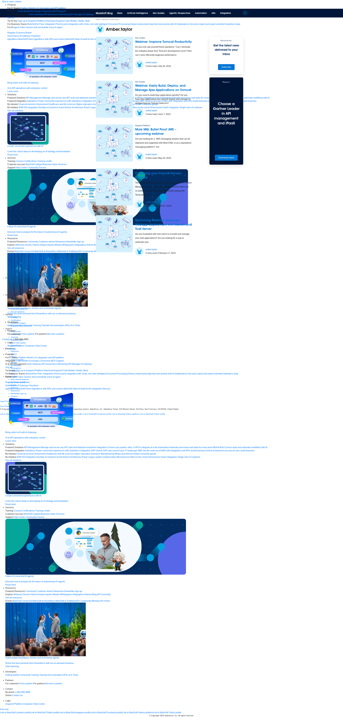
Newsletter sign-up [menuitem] (75, 241)
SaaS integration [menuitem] (169, 457)
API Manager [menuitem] (76, 14)
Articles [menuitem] (90, 245)
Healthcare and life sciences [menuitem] (62, 104)
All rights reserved (185, 715)
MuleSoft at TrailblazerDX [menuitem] (69, 251)
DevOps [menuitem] (42, 107)
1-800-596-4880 (22, 692)
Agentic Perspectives (179, 13)
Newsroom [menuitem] (60, 241)
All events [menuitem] (105, 601)
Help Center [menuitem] (21, 167)
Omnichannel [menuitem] (154, 457)
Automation (201, 13)
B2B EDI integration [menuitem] (28, 107)
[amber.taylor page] (139, 64)
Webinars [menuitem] (19, 245)
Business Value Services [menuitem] (54, 164)
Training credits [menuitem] (44, 161)
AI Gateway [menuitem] (88, 14)
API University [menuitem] (104, 594)
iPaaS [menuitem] (87, 107)
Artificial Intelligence (137, 13)
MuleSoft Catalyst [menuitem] (33, 164)
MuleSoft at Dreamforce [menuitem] (46, 251)
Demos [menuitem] (28, 245)
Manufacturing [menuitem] (107, 454)
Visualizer (35, 36)
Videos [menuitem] (35, 245)
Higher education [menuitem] (84, 104)
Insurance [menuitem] (95, 454)
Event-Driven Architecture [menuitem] (71, 107)
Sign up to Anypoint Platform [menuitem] (31, 21)
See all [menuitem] (10, 18)
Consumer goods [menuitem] (148, 454)
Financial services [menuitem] (27, 104)
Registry (11, 33)
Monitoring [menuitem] (64, 14)
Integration (225, 13)
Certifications (30, 161)
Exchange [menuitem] (36, 11)
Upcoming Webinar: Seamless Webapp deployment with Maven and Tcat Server (163, 224)
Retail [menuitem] (136, 454)
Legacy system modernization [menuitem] (102, 457)
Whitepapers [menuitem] (68, 245)
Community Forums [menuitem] (36, 167)
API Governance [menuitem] (51, 14)
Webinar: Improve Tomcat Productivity (163, 42)
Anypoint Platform (142, 125)
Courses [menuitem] (20, 161)
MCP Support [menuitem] (59, 11)
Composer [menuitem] (30, 346)
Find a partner (28, 334)
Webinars (15, 351)
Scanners (20, 33)
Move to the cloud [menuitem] (139, 457)
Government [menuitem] (42, 104)
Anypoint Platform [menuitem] (16, 346)
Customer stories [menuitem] (47, 241)
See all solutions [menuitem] (15, 111)
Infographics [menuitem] (80, 245)
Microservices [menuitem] (123, 457)
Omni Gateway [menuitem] (36, 14)
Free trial (11, 349)
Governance (13, 36)
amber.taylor (151, 62)
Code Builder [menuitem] (24, 11)
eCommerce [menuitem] (52, 107)
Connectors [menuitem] (46, 11)
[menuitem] (43, 8)
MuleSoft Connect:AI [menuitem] (24, 251)
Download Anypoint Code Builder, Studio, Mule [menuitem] (67, 21)
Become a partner (55, 334)
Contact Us (7, 339)
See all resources (15, 248)
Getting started (14, 325)
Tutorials (45, 325)
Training (37, 325)
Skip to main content (11, 1)
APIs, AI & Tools (72, 325)
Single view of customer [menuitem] (189, 457)
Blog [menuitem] (94, 594)
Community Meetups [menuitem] (90, 601)
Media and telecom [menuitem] (124, 454)
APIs (213, 13)
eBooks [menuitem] (57, 245)
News (119, 13)
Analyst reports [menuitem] (46, 245)
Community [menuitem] (32, 241)
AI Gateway (24, 36)
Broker (28, 33)
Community (27, 325)
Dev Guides (159, 13)
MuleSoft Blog (104, 13)
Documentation (57, 325)
